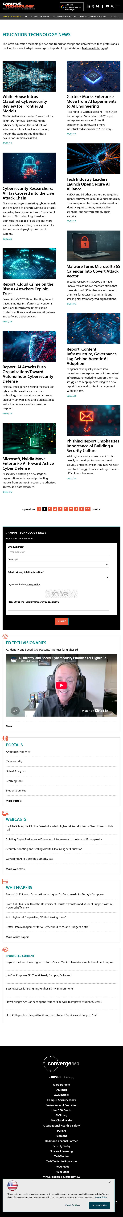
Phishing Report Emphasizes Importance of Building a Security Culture (93, 445)
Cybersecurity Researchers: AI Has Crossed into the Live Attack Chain (28, 193)
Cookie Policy (101, 1197)
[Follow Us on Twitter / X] (93, 6)
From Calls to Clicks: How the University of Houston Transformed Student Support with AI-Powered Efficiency (59, 905)
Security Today (61, 1146)
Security (115, 16)
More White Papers (17, 937)
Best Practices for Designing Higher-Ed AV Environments (39, 988)
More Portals (14, 801)
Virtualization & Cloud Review (61, 1177)
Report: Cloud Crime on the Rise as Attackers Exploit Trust (28, 288)
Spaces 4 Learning (61, 1151)
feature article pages (94, 48)
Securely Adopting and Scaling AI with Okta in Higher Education (44, 849)
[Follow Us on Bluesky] (97, 6)
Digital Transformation (93, 16)
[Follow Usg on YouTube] (107, 6)
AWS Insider (61, 1095)
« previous (28, 509)
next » (96, 509)
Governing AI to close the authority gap (29, 858)
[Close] (109, 1182)
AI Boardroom (61, 1084)
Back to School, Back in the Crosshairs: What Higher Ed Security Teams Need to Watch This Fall (59, 828)
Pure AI (61, 1130)
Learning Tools (14, 781)
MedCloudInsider (61, 1120)
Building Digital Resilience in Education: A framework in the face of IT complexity (54, 839)
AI (26, 16)
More (9, 726)
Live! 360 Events (61, 1110)
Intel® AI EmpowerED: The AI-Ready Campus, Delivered (38, 975)
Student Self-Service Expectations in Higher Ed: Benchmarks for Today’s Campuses (55, 894)
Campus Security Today (61, 1100)
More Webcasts (15, 869)
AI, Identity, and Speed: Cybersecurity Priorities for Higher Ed (42, 649)
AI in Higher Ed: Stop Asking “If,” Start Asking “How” (36, 917)
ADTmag (61, 1089)
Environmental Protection (61, 1105)
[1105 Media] (61, 1077)
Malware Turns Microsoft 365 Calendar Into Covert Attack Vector (93, 271)
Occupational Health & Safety (61, 1125)
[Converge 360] (61, 1064)
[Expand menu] (118, 7)
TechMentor (61, 1156)
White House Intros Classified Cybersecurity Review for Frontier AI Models (25, 103)
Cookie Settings (72, 1205)
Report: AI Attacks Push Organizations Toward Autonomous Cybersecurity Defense (28, 374)
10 (87, 509)
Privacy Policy (33, 584)
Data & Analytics (15, 771)
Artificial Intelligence (18, 752)
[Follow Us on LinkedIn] (88, 6)
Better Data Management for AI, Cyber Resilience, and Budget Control (47, 927)
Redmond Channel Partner (61, 1141)
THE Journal (61, 1171)
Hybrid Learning (40, 16)
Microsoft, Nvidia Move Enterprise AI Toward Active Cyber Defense (28, 463)
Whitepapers (19, 887)
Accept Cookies (99, 1205)
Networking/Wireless (64, 16)
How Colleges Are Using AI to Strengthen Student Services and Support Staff (52, 1015)
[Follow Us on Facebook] (102, 6)
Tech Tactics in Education (61, 1161)
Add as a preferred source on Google (73, 7)
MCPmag (61, 1115)
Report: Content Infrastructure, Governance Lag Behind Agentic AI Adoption (92, 356)
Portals (14, 744)
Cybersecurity (14, 761)
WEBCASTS (16, 819)
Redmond (61, 1136)
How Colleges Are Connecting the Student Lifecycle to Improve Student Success (54, 1002)
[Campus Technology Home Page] (19, 6)
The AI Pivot (61, 1166)
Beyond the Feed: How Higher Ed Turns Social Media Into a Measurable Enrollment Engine (59, 962)
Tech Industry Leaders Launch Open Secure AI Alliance (88, 183)
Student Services (16, 790)
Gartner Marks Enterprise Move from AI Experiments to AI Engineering (91, 101)
